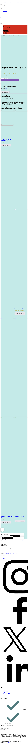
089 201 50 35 (15, 549)
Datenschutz (5, 691)
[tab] (5, 92)
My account (5, 558)
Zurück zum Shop (14, 536)
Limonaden (5, 30)
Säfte (4, 26)
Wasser (4, 28)
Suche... (2, 5)
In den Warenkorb (6, 80)
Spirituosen (5, 32)
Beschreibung (5, 92)
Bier (4, 25)
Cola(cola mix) (6, 31)
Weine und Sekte (6, 27)
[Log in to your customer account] (14, 14)
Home (2, 35)
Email (2, 728)
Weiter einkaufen (7, 538)
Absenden (3, 729)
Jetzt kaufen (15, 80)
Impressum (5, 689)
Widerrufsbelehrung (7, 693)
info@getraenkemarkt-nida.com (9, 553)
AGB (4, 692)
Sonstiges (5, 33)
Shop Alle (5, 11)
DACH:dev (9, 742)
